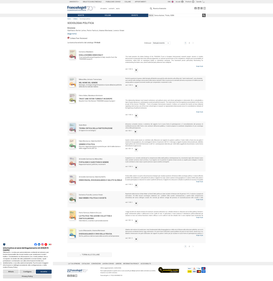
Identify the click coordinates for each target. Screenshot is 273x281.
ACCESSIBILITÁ (146, 263)
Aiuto (118, 8)
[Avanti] (193, 43)
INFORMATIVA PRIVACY (131, 263)
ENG (169, 2)
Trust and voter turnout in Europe (95, 99)
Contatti (111, 8)
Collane (75, 19)
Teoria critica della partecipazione (95, 128)
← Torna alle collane (90, 255)
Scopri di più (199, 66)
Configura (27, 272)
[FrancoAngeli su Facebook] (196, 8)
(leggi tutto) (72, 34)
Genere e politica (87, 144)
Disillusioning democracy (91, 55)
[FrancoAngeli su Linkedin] (198, 8)
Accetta (44, 272)
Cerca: (151, 15)
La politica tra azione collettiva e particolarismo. (95, 217)
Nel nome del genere (88, 83)
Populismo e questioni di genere (94, 162)
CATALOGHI (86, 263)
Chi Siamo (103, 8)
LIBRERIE (119, 263)
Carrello (199, 2)
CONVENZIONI (96, 263)
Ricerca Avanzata (159, 8)
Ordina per (147, 43)
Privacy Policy (27, 276)
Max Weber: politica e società (92, 198)
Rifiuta (11, 272)
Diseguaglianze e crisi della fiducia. (95, 234)
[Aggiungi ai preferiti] (136, 70)
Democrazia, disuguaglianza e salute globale (100, 180)
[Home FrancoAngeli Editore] (81, 8)
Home (69, 19)
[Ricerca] (204, 15)
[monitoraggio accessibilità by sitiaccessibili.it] (169, 268)
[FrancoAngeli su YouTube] (204, 8)
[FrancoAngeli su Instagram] (201, 8)
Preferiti (188, 2)
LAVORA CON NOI (108, 263)
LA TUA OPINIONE (74, 263)
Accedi (178, 2)
